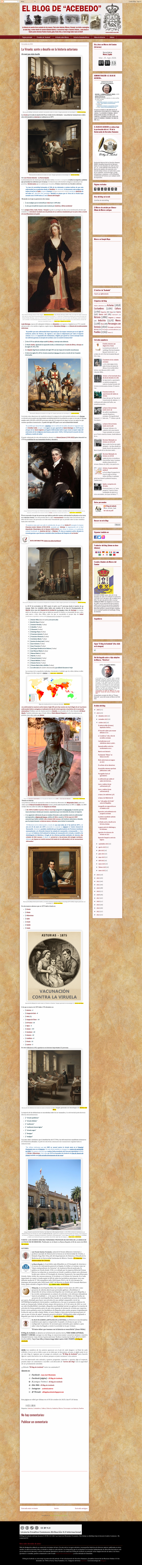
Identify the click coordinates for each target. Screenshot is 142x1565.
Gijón (78, 804)
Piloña (28, 912)
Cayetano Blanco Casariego (47, 810)
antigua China (28, 210)
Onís (27, 1016)
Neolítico (52, 189)
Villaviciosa (30, 915)
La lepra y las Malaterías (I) (105, 798)
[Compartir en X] (31, 1406)
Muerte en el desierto (104, 751)
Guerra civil (103, 314)
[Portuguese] (100, 555)
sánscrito (78, 191)
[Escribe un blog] (29, 1406)
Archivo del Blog (81, 112)
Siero (56, 817)
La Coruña (74, 533)
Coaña (28, 928)
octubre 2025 (102, 722)
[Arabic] (111, 555)
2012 (98, 915)
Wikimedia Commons (49, 314)
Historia (49, 1408)
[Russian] (118, 552)
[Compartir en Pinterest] (34, 1406)
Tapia (28, 1026)
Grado (28, 922)
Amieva (28, 1010)
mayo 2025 (102, 857)
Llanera (28, 1035)
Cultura (43, 1408)
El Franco (29, 1022)
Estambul (56, 324)
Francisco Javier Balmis (34, 798)
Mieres (61, 1408)
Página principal (27, 37)
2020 (98, 888)
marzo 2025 (102, 864)
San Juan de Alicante (65, 798)
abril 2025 (101, 860)
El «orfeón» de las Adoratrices (106, 765)
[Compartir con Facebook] (32, 1406)
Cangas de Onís (31, 1013)
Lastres (28, 1044)
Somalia (54, 711)
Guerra (118, 312)
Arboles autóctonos (99, 305)
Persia (40, 210)
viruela (25, 115)
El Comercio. (77, 1258)
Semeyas (109, 332)
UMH (57, 798)
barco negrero (39, 430)
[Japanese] (103, 555)
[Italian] (111, 552)
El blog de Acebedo (111, 506)
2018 (98, 895)
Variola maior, (31, 184)
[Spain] (107, 552)
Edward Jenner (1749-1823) (65, 437)
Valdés (28, 925)
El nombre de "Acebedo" (44, 37)
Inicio (56, 1508)
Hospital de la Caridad (47, 610)
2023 (98, 878)
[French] (100, 552)
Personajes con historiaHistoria (110, 329)
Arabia (32, 344)
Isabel (81, 614)
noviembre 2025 (103, 719)
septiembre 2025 (104, 844)
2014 (98, 908)
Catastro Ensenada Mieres (81, 37)
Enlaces (112, 37)
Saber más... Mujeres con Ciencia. (62, 321)
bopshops (84, 1560)
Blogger (103, 1560)
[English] (96, 552)
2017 (98, 898)
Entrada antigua (81, 1508)
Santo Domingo (68, 428)
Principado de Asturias (73, 1233)
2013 (98, 911)
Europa (79, 344)
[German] (103, 552)
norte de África (70, 344)
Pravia (28, 909)
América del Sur (45, 531)
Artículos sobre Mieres (62, 37)
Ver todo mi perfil (108, 510)
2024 (98, 875)
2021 (98, 885)
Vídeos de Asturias (99, 37)
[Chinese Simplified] (114, 555)
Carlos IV (67, 525)
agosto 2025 (102, 847)
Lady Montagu (25, 324)
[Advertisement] (54, 1487)
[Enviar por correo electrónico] (27, 1406)
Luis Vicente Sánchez (30, 178)
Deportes (103, 312)
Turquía (45, 210)
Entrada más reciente (29, 1508)
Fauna (111, 312)
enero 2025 (102, 870)
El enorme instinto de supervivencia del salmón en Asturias (110, 394)
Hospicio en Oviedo (50, 806)
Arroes (29, 1153)
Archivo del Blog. (58, 903)
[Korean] (107, 555)
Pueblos (81, 1408)
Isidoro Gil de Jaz (47, 1233)
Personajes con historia (71, 1408)
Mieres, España (107, 54)
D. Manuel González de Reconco (38, 804)
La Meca (50, 341)
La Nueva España (43, 178)
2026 (98, 710)
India (39, 191)
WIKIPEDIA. (67, 704)
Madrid (27, 610)
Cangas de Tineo (31, 1019)
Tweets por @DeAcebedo (101, 294)
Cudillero (29, 1038)
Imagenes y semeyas (114, 317)
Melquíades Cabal (72, 802)
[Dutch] (114, 552)
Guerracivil (115, 314)
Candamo (29, 1032)
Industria (55, 1408)
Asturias (37, 117)
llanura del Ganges (54, 195)
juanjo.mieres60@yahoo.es (64, 1553)
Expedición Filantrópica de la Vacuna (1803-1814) (42, 529)
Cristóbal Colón (32, 428)
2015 (98, 905)
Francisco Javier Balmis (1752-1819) (37, 527)
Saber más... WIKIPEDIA (75, 512)
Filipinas (55, 531)
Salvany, (62, 527)
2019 (98, 891)
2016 (98, 901)
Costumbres (37, 1408)
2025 (98, 713)
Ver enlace (25, 1244)
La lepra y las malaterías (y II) (106, 794)
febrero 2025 (102, 867)
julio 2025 (101, 850)
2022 (98, 881)
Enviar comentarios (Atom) (58, 1515)
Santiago (73, 610)
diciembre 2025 (103, 716)
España (30, 350)
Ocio (102, 324)
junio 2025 (102, 854)
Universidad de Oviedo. (41, 1260)
